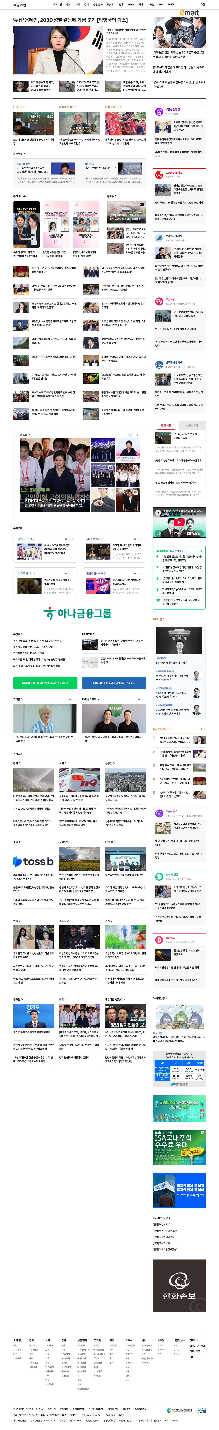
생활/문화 (97, 4)
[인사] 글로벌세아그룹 (163, 1237)
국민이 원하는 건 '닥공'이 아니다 (100, 167)
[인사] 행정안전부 (161, 1243)
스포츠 (131, 4)
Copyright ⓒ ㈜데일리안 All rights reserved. (157, 1420)
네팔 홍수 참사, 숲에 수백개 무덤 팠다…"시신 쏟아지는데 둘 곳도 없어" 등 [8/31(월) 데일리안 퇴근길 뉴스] (33, 800)
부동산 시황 (192, 425)
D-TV (171, 4)
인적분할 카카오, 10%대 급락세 (28, 653)
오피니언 (57, 4)
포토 (161, 4)
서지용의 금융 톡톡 (164, 705)
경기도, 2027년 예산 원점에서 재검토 (31, 808)
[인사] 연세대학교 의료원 (165, 1230)
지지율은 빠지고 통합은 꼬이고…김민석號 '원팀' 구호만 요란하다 (32, 171)
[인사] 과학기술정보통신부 (165, 1249)
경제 (86, 4)
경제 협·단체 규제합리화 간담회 (74, 1057)
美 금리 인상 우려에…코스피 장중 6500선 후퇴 (178, 460)
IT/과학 (110, 4)
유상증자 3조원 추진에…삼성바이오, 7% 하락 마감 (37, 640)
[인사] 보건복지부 (161, 1224)
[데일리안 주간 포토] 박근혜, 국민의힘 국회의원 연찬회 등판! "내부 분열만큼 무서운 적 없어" (79, 1036)
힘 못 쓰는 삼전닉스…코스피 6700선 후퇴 (175, 482)
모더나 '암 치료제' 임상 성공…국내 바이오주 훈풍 (36, 665)
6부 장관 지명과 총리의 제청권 (171, 663)
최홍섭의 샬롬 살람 (164, 688)
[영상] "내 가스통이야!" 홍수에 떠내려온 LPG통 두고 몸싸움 (136, 248)
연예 (121, 4)
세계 (141, 4)
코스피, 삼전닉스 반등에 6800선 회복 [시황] (54, 356)
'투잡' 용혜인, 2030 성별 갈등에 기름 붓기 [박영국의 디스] (70, 20)
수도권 (151, 4)
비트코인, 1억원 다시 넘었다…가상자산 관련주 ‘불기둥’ (39, 659)
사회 (77, 4)
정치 (68, 4)
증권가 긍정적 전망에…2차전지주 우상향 (33, 647)
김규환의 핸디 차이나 (165, 671)
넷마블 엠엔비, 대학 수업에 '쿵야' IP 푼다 (124, 874)
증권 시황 (166, 425)
